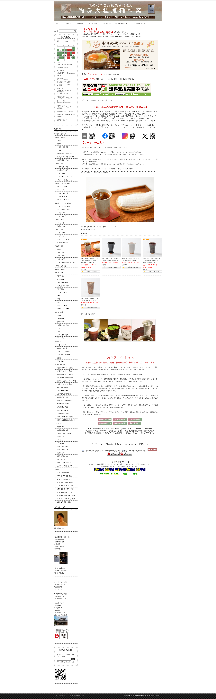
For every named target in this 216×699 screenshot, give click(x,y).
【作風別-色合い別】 (60, 364)
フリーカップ (61, 216)
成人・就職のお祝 (62, 446)
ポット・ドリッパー (63, 200)
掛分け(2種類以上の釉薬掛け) (66, 420)
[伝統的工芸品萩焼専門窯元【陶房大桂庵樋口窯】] (72, 19)
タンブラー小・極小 (63, 206)
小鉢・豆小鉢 (61, 233)
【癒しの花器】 (58, 273)
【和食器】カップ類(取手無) (93, 172)
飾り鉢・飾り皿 (62, 348)
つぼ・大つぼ (61, 345)
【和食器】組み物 (59, 269)
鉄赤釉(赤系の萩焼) (63, 397)
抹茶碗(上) (60, 318)
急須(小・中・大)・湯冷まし (65, 157)
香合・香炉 (60, 338)
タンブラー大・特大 (63, 209)
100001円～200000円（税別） (66, 499)
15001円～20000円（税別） (66, 489)
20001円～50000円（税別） (66, 492)
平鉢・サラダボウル (63, 239)
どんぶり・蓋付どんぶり (64, 180)
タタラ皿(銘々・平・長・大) (65, 262)
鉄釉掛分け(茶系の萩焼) (64, 400)
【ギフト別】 (58, 423)
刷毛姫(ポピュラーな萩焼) (65, 368)
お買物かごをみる (139, 23)
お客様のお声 (93, 23)
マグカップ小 (61, 190)
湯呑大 (59, 144)
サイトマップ (107, 23)
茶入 (58, 331)
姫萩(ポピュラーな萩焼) (64, 371)
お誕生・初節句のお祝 (64, 433)
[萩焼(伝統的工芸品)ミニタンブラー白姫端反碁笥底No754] (131, 247)
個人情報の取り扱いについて (63, 696)
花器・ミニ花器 (62, 305)
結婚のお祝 (60, 427)
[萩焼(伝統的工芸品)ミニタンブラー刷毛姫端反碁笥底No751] (90, 247)
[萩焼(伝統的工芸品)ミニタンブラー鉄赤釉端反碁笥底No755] (152, 247)
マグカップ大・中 (62, 193)
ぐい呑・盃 (60, 223)
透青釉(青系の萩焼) (63, 413)
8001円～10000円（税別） (65, 482)
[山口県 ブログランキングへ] (113, 455)
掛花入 (59, 295)
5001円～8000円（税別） (65, 479)
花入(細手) (60, 279)
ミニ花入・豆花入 (62, 292)
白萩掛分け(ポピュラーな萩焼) (66, 381)
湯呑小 (59, 140)
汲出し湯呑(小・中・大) (64, 153)
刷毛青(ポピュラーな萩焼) (65, 377)
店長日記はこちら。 (59, 528)
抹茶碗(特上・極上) (63, 325)
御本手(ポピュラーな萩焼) (65, 374)
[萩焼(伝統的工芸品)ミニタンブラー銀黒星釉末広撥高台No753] (111, 247)
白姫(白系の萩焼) (62, 387)
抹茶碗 (59, 315)
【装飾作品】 (58, 341)
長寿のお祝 (60, 443)
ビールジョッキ (62, 196)
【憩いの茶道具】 (59, 312)
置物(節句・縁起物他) (63, 354)
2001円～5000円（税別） (65, 476)
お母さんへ (60, 436)
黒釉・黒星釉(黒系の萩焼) (65, 417)
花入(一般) (60, 276)
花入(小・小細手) (62, 282)
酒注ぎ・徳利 (61, 226)
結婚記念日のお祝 (62, 430)
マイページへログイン (121, 23)
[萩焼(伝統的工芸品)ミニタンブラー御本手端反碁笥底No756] (90, 287)
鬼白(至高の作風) (62, 390)
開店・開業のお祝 (62, 456)
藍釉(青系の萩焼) (62, 410)
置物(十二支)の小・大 (63, 351)
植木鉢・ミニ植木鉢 (63, 308)
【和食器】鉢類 (58, 229)
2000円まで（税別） (63, 473)
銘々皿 (59, 249)
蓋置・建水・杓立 (62, 335)
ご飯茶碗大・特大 (62, 170)
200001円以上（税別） (64, 502)
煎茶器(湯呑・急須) (63, 160)
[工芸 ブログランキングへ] (126, 455)
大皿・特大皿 (61, 259)
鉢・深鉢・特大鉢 (62, 242)
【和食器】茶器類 (59, 137)
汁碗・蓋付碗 (61, 173)
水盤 (58, 299)
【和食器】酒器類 (59, 219)
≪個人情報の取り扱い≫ (62, 632)
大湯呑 (59, 150)
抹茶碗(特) (60, 322)
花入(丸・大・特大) (63, 286)
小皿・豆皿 (60, 252)
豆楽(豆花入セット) (63, 361)
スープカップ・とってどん (65, 176)
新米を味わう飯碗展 (60, 134)
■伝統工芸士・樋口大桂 (62, 537)
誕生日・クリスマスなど (64, 462)
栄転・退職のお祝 (62, 449)
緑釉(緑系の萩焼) (62, 407)
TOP (57, 23)
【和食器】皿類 (58, 246)
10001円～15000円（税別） (66, 486)
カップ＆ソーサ (62, 186)
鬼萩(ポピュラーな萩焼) (64, 384)
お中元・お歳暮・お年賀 (64, 466)
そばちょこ (60, 236)
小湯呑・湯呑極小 (62, 147)
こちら (136, 152)
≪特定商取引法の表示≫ (62, 630)
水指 (58, 328)
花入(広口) (60, 289)
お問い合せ (80, 23)
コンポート (60, 302)
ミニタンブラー (62, 213)
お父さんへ (60, 440)
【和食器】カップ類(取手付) (62, 183)
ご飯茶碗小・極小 (62, 167)
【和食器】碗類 (58, 163)
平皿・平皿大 (61, 256)
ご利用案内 (67, 23)
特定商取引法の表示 (79, 696)
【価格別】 (57, 469)
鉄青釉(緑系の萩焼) (63, 404)
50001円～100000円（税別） (66, 495)
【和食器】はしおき (60, 266)
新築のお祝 (60, 453)
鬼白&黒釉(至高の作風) (64, 394)
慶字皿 (59, 358)
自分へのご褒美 (62, 459)
